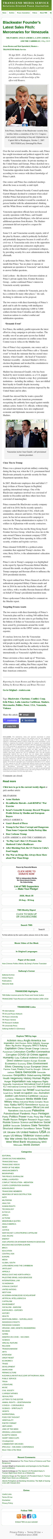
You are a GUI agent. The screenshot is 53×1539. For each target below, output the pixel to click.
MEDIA (4, 1260)
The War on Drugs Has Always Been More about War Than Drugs (26, 856)
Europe (27, 1067)
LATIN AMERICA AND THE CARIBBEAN (17, 1266)
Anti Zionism (20, 1043)
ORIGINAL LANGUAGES (11, 1432)
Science (15, 1122)
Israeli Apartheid (42, 1090)
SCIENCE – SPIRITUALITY (12, 1408)
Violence (7, 708)
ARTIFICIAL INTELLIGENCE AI (14, 1298)
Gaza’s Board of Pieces (17, 823)
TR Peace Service (9, 1020)
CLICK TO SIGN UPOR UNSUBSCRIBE (26, 915)
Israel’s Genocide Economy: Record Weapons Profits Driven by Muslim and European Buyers (27, 813)
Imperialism (19, 1081)
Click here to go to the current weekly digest (24, 787)
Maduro (45, 701)
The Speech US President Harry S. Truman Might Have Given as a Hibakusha (23, 1472)
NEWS (4, 1227)
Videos (34, 13)
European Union (39, 1066)
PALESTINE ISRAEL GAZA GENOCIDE (17, 1278)
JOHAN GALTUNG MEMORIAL (14, 1159)
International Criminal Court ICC (21, 1086)
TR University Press (9, 1026)
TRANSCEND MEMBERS (12, 1191)
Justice (9, 1095)
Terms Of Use (7, 1497)
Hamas (46, 1075)
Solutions (25, 1125)
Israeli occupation (23, 1092)
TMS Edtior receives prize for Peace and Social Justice (23, 995)
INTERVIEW (6, 1355)
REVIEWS (6, 1331)
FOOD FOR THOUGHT (11, 1417)
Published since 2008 (26, 1535)
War (7, 1138)
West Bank (19, 1141)
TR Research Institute (10, 1023)
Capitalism (11, 1048)
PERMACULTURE (9, 1373)
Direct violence (15, 1060)
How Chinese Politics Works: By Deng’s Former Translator (24, 964)
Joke (35, 1093)
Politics (19, 705)
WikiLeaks (17, 1145)
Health (6, 1078)
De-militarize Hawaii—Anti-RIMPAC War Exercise (26, 804)
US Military (16, 1135)
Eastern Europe (30, 1061)
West (9, 1141)
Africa (20, 1040)
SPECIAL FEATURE (10, 1343)
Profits (30, 1117)
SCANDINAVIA (8, 1284)
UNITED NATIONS (9, 1289)
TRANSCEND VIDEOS (11, 1165)
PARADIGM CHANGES (11, 1325)
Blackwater (13, 698)
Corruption (11, 1054)
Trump (46, 1128)
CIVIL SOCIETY (8, 1391)
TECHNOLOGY (8, 1209)
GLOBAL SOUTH (8, 1263)
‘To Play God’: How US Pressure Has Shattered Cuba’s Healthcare (24, 842)
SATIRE (5, 1334)
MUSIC (5, 1388)
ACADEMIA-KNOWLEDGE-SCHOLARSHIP (18, 1295)
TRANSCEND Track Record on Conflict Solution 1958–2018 (25, 999)
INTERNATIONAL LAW (11, 1281)
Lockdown (10, 1099)
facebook (29, 720)
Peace (34, 1113)
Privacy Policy (7, 1503)
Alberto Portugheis (9, 1481)
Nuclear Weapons (12, 1107)
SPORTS (5, 1411)
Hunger (7, 1081)
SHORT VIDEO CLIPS (10, 1438)
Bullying (43, 1045)
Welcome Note (7, 984)
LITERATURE (7, 1385)
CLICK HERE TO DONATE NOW (26, 872)
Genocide (29, 1072)
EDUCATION (7, 1251)
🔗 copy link (10, 726)
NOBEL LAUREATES (10, 1179)
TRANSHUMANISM (9, 1349)
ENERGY (5, 1239)
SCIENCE (6, 1340)
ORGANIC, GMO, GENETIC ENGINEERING (18, 1328)
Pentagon (43, 1113)
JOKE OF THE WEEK (10, 1429)
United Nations (29, 1132)
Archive (11, 13)
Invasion (18, 1090)
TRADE (5, 1364)
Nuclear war (43, 1105)
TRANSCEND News (10, 1162)
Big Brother (17, 1045)
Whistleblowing (34, 1142)
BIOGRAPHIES (8, 1174)
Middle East (40, 1098)
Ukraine (11, 1132)
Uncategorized (7, 1441)
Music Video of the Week (11, 1450)
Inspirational (17, 1084)
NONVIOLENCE (8, 1188)
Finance (21, 1069)
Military (8, 1101)
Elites (30, 1063)
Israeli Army (8, 1093)
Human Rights (41, 1078)
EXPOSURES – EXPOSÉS (12, 1310)
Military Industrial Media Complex (28, 1102)
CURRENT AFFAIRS (10, 1393)
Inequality (7, 1084)
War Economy (30, 1139)
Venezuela (41, 705)
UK (4, 1132)
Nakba (13, 1104)
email (26, 715)
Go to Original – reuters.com (16, 690)
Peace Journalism (23, 13)
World (26, 1144)
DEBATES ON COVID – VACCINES (15, 1337)
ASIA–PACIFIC (7, 1236)
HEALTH (5, 1316)
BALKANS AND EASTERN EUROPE (16, 1245)
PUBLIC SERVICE (9, 1379)
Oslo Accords (25, 1111)
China (21, 1048)
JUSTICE (5, 1230)
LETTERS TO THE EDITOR (12, 1399)
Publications (7, 981)
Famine (7, 1069)
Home (4, 13)
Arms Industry (33, 1043)
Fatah (13, 1069)
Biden (8, 1045)
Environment (40, 1063)
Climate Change (31, 1048)
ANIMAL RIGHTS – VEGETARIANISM (16, 1402)
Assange (45, 1043)
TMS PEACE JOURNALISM (12, 1176)
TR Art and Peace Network (12, 1014)
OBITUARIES (7, 1426)
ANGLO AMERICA (26, 37)
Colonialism (19, 1052)
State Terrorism (40, 1125)
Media (29, 1098)
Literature (43, 1096)
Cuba (17, 1058)
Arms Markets (13, 799)
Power (26, 705)
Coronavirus (43, 1051)
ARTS (4, 1352)
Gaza (18, 1072)
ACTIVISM (6, 1218)
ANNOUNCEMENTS (10, 1171)
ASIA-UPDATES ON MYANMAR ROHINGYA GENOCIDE (23, 1242)
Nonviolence (31, 1104)
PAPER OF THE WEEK (11, 1168)
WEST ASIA (6, 1292)
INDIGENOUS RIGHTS (11, 1322)
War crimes (16, 1138)
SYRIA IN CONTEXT (10, 1286)
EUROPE (5, 1257)
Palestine (38, 1110)
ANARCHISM (7, 1370)
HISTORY (6, 1313)
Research (32, 1119)
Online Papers (7, 978)
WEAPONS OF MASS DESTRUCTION (16, 1194)
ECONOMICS (7, 1361)
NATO (21, 1104)
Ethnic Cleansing (14, 1066)
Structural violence (12, 1128)
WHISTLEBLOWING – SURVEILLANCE (17, 1319)
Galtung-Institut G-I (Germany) (13, 1029)
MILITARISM (12, 37)
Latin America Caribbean (27, 701)
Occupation (26, 1107)
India (29, 1081)
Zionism (35, 1144)
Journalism (43, 1093)
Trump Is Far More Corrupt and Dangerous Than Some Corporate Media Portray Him (27, 828)
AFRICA (5, 1215)
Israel (30, 1089)
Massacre (20, 1099)
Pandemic (25, 1113)
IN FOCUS (6, 1212)
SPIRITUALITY (7, 1420)
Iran (24, 1090)
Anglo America (32, 1040)
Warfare (43, 1138)
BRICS (35, 1045)
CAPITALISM (7, 1301)
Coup (42, 698)
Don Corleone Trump (16, 834)
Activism (11, 1040)
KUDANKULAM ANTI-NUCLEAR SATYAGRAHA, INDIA (23, 1376)
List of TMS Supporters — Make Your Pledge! (26, 887)
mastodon (12, 720)
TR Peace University (10, 1017)
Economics (11, 1063)
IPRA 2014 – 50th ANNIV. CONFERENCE (18, 1447)
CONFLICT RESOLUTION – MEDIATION (17, 1182)
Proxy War (39, 1117)
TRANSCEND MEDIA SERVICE (26, 2)
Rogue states (44, 1120)
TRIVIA (4, 1382)
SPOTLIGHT (7, 1269)
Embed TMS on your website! (26, 1522)
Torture (38, 1128)
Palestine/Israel (11, 1113)
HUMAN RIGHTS (8, 1206)
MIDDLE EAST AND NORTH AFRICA (16, 1275)
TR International (8, 1011)
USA (33, 705)
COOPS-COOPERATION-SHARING (15, 1185)
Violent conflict (42, 1135)
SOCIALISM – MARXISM (11, 1307)
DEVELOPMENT (8, 1367)
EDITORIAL (6, 1156)
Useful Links (7, 1494)
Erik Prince (8, 701)
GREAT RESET (8, 1358)
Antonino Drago (8, 1476)
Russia (6, 1122)
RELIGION (6, 1346)
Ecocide (42, 1061)
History (28, 1078)
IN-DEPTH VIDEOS (9, 1435)
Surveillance (29, 1128)
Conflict (35, 698)
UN (18, 1132)
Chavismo (25, 698)
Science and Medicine (31, 1122)
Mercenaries (9, 705)
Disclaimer (6, 1500)
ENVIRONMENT (8, 1304)
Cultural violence (29, 1057)
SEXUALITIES (7, 1396)
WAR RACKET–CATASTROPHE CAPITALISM (19, 1233)
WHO (44, 1142)
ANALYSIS (6, 1203)
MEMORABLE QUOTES (11, 1221)
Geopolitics (19, 1075)
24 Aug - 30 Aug (26, 900)
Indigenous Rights (40, 1081)
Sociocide (15, 1125)
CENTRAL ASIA (8, 1254)
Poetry (5, 1117)
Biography (27, 1046)
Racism (14, 1119)
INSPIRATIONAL (8, 1414)
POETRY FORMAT (9, 1423)
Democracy (44, 1057)
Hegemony (16, 1078)
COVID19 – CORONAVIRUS (13, 1405)
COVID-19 (23, 1054)
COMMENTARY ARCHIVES (12, 1444)
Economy (22, 1064)
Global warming (34, 1075)
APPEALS (6, 1272)
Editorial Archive (8, 975)
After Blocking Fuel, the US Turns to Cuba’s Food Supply (27, 849)
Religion (23, 1119)
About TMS (43, 13)
